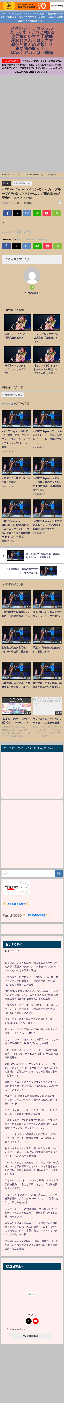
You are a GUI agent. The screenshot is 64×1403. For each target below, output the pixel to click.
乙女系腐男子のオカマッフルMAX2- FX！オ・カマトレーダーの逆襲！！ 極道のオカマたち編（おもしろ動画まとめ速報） (31, 981)
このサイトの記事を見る (17, 231)
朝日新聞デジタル (23, 183)
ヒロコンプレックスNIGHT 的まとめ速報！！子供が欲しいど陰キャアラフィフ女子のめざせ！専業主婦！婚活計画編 (31, 1245)
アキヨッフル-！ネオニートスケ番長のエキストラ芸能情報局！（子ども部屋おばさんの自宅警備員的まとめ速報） (31, 1184)
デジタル (6, 183)
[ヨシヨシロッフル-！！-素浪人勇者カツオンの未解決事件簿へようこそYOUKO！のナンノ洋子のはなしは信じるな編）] (32, 1198)
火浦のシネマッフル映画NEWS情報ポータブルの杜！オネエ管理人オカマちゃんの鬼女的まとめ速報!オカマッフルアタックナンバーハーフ (31, 1124)
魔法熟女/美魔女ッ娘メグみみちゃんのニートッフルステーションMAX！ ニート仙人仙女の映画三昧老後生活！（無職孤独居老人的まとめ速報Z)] (31, 995)
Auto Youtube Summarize (32, 239)
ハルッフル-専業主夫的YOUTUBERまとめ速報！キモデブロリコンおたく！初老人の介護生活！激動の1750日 (31, 1100)
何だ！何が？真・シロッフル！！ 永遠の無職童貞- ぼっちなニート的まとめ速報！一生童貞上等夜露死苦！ (31, 1054)
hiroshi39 (32, 293)
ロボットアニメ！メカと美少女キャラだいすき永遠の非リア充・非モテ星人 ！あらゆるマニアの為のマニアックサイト (31, 1086)
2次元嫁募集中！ (32, 1336)
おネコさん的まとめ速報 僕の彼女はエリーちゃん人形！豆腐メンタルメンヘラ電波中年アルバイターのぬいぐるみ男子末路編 (31, 966)
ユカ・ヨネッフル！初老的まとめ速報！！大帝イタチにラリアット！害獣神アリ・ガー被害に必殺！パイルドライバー (31, 1138)
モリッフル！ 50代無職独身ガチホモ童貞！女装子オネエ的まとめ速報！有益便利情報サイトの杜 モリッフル (31, 1213)
